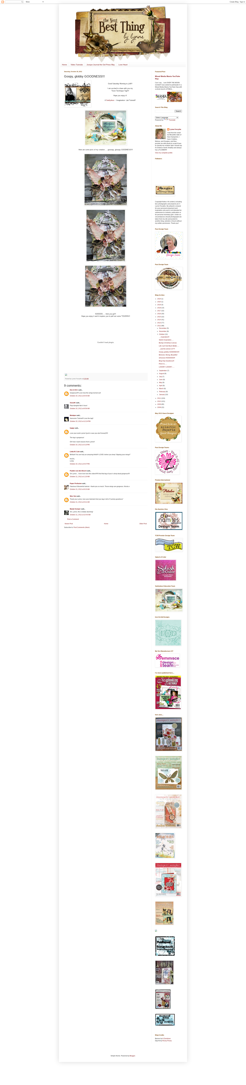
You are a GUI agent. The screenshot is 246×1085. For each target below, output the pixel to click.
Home (64, 65)
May (160, 382)
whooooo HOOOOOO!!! (167, 358)
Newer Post (69, 524)
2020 (159, 302)
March (161, 388)
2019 (159, 305)
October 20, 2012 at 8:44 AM (80, 396)
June (161, 379)
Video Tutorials (77, 65)
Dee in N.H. (74, 390)
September (163, 371)
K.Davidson (167, 1038)
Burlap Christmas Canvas (168, 343)
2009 (159, 404)
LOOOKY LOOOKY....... (167, 367)
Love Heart (123, 65)
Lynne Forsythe (175, 129)
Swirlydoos (110, 100)
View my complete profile (163, 153)
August (161, 373)
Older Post (143, 524)
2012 (159, 326)
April (161, 385)
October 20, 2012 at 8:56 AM (80, 408)
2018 (159, 308)
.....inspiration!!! (164, 337)
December (163, 328)
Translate (172, 120)
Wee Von (73, 496)
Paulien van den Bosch (78, 471)
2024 (159, 299)
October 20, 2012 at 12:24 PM (80, 421)
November (163, 331)
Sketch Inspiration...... (166, 340)
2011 (159, 398)
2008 (159, 407)
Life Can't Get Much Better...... (169, 346)
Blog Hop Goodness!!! (166, 361)
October (162, 334)
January (162, 394)
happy (72, 428)
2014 (159, 320)
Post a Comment (73, 519)
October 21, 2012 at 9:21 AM (80, 502)
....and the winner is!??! (167, 349)
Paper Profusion (76, 483)
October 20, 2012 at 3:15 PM (80, 445)
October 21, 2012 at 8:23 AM (80, 489)
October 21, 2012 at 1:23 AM (80, 476)
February (162, 392)
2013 (159, 323)
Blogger (132, 1056)
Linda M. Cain (75, 452)
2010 (159, 401)
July (160, 377)
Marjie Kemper (75, 509)
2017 (159, 311)
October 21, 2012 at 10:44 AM (80, 515)
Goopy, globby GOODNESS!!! (169, 352)
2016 (159, 314)
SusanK (73, 403)
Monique (73, 415)
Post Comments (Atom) (82, 527)
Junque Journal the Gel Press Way (101, 65)
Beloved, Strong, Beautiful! (168, 355)
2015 (159, 317)
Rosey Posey (167, 1041)
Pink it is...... (163, 364)
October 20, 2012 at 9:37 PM (80, 464)
